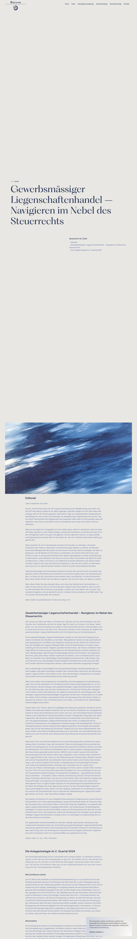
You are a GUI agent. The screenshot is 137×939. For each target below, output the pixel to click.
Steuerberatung (101, 4)
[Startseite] (15, 5)
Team (73, 4)
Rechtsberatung (115, 4)
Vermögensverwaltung (86, 4)
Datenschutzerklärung (101, 927)
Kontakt (126, 4)
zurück (16, 181)
